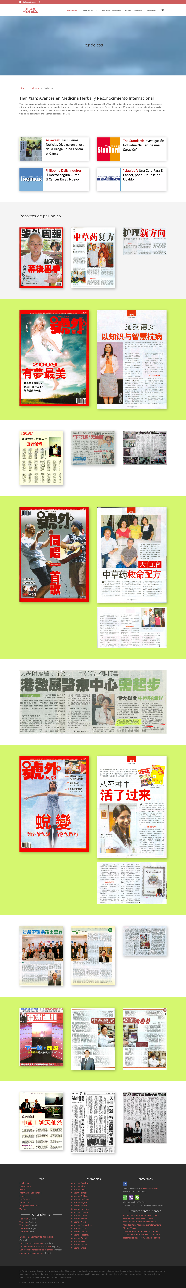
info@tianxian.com (149, 1188)
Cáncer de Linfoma (79, 1215)
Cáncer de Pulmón (79, 1238)
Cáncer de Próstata (80, 1234)
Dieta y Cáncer (129, 1228)
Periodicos (24, 1202)
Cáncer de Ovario (79, 1228)
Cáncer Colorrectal (79, 1192)
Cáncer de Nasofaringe (81, 1225)
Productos (72, 11)
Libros (22, 1196)
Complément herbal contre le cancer (36, 1249)
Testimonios (88, 11)
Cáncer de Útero (78, 1248)
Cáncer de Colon (78, 1189)
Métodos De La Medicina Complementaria (142, 1225)
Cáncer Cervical (78, 1186)
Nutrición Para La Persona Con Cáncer (140, 1231)
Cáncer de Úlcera (79, 1244)
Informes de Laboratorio (30, 1192)
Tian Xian (23, 1218)
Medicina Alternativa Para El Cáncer (139, 1221)
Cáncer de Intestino (80, 1209)
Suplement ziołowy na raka (31, 1253)
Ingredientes (25, 1186)
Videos (128, 11)
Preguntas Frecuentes (111, 11)
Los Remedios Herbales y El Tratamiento (141, 1234)
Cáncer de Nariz (78, 1222)
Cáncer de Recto (78, 1241)
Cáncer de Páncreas (80, 1231)
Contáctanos (152, 11)
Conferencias (25, 1199)
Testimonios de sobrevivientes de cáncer (141, 1237)
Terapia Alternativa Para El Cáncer (138, 1218)
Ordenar (138, 11)
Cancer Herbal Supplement (31, 1243)
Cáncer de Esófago (79, 1196)
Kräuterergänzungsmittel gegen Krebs (36, 1237)
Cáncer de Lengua (79, 1212)
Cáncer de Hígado (79, 1202)
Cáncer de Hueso (79, 1205)
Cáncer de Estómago (80, 1199)
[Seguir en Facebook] (125, 1184)
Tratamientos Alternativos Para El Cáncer (141, 1215)
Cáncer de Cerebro (79, 1183)
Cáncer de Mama (79, 1218)
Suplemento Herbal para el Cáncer (35, 1246)
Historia (23, 1189)
